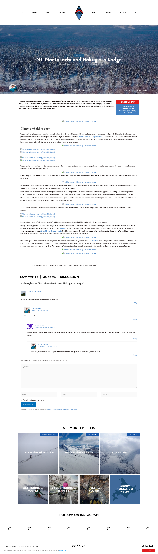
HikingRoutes (94, 489)
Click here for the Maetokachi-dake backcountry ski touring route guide (127, 109)
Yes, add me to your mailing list (33, 400)
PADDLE (62, 13)
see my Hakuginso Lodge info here (91, 137)
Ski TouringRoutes (33, 489)
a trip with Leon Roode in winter (51, 231)
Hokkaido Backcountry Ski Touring (72, 64)
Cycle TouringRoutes (64, 489)
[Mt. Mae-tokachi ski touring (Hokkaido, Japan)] (79, 121)
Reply (135, 303)
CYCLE (34, 13)
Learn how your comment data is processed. (62, 410)
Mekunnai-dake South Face (79, 452)
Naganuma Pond (120, 452)
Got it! (148, 550)
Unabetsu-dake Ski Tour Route (38, 452)
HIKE (48, 13)
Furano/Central (93, 64)
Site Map (35, 547)
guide (28, 547)
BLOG (106, 13)
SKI (22, 13)
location (63, 228)
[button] (136, 12)
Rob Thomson (24, 90)
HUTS (94, 13)
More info (62, 550)
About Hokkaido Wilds (125, 489)
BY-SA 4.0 (22, 547)
